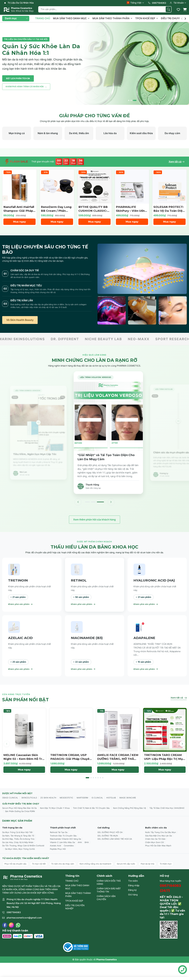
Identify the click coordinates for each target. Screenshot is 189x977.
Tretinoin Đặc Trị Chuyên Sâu (63, 835)
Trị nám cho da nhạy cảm (62, 864)
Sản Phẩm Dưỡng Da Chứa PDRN (20, 811)
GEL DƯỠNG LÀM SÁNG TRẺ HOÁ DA (114, 839)
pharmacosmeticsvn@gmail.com (24, 917)
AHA (80, 842)
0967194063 (14, 912)
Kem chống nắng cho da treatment (95, 864)
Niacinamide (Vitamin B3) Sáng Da (65, 839)
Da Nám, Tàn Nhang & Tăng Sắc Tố (18, 835)
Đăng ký (132, 890)
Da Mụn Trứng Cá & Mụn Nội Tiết (17, 832)
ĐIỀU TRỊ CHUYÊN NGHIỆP (74, 907)
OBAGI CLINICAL (10, 797)
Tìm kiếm (133, 880)
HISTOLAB (111, 797)
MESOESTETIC (66, 797)
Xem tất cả (175, 161)
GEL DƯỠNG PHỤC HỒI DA (110, 832)
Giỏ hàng (133, 894)
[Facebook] (4, 925)
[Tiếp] (111, 502)
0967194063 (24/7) (170, 888)
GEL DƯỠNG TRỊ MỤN (107, 835)
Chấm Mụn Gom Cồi (154, 842)
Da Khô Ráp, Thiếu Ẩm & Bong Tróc (18, 839)
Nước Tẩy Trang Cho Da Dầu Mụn (160, 832)
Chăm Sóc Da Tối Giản (155, 839)
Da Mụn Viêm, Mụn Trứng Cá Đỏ (20, 849)
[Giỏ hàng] (185, 10)
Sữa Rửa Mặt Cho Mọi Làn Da (158, 835)
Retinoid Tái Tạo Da (58, 832)
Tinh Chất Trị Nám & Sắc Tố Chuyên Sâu (91, 808)
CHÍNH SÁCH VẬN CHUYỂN (106, 898)
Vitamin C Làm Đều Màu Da (62, 842)
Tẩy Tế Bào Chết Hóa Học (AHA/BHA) (166, 808)
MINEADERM (166, 339)
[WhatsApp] (18, 925)
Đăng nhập (133, 885)
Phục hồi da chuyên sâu (15, 864)
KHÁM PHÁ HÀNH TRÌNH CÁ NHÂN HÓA (26, 86)
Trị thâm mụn (166, 864)
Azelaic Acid (55, 845)
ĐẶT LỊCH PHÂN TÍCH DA (18, 78)
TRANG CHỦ (42, 18)
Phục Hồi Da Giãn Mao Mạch (158, 845)
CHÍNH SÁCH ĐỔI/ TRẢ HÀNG (109, 882)
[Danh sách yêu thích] (178, 10)
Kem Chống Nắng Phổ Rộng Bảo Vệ (129, 808)
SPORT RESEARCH (131, 339)
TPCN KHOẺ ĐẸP (145, 18)
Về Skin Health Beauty (20, 319)
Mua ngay (19, 221)
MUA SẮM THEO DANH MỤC (70, 18)
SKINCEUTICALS (29, 797)
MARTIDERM (82, 797)
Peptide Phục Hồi (58, 849)
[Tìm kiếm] (168, 9)
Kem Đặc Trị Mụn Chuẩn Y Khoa (55, 808)
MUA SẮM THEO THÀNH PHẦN (111, 18)
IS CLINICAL (97, 797)
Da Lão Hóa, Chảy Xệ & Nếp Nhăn (17, 842)
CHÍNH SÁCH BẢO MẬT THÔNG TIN (109, 890)
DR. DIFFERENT (23, 339)
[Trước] (78, 502)
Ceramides (69, 845)
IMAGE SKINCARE (127, 797)
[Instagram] (11, 925)
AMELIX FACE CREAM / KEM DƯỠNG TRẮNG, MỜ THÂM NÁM (117, 759)
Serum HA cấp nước (126, 864)
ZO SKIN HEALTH (48, 797)
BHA (87, 842)
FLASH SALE (18, 161)
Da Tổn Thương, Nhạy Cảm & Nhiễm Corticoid (23, 845)
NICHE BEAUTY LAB (61, 339)
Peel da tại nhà (147, 864)
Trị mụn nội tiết (39, 864)
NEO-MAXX (97, 339)
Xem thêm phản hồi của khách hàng (94, 519)
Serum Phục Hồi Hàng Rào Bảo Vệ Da (19, 808)
